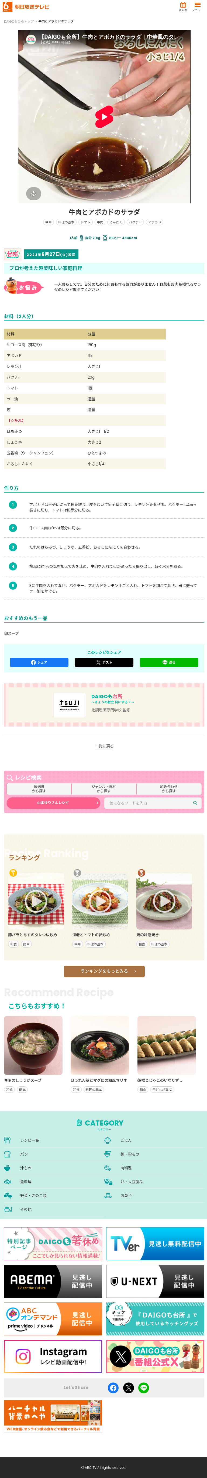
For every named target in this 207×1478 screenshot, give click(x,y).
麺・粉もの (129, 1154)
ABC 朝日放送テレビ (26, 7)
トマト (85, 222)
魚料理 (26, 1182)
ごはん (126, 1140)
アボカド (154, 222)
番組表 (183, 10)
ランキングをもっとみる (104, 971)
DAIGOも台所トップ (19, 21)
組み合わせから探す (169, 789)
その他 (26, 1209)
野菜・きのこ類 (33, 1195)
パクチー (135, 222)
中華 (48, 222)
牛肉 (100, 222)
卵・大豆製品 (131, 1182)
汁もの (26, 1168)
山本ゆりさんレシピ (53, 802)
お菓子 (126, 1195)
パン (24, 1154)
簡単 (26, 944)
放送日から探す (39, 789)
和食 (13, 944)
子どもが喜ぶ (162, 1089)
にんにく (115, 222)
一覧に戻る (104, 746)
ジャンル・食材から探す (104, 789)
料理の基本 (66, 222)
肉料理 (126, 1168)
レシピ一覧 (29, 1140)
